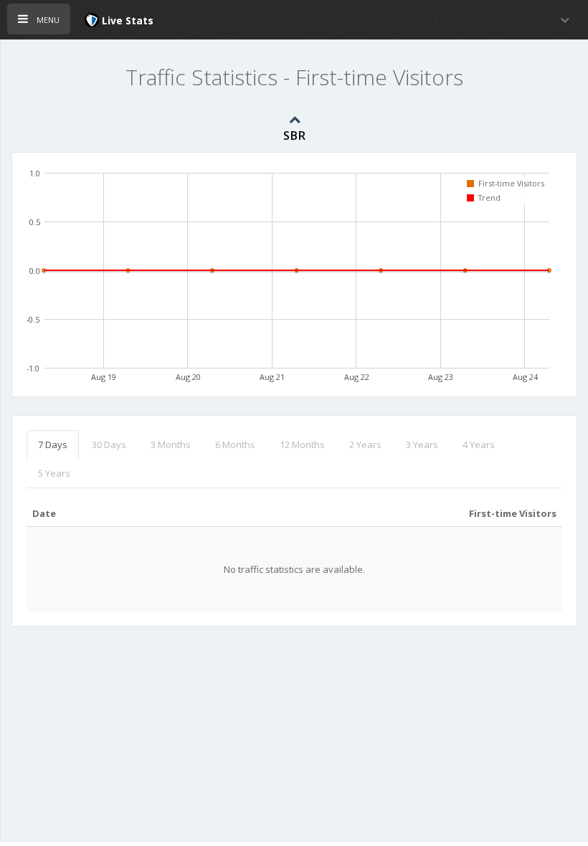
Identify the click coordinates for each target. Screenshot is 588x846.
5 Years (54, 473)
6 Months (235, 444)
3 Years (422, 444)
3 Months (171, 444)
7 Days (52, 444)
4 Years (479, 444)
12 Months (302, 444)
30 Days (109, 444)
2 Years (365, 444)
